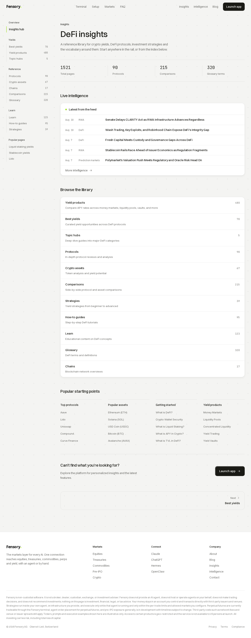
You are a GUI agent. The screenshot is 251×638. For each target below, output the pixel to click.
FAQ (122, 6)
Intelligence (201, 6)
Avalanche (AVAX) (119, 440)
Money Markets (212, 412)
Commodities (101, 565)
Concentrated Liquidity (217, 426)
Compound (67, 433)
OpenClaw (157, 571)
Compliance (238, 626)
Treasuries (99, 560)
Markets (110, 6)
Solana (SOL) (116, 419)
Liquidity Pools (212, 419)
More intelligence (76, 170)
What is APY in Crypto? (170, 433)
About (213, 554)
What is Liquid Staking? (170, 426)
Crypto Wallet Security (169, 419)
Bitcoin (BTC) (116, 433)
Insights (184, 6)
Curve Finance (69, 440)
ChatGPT (156, 560)
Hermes (156, 565)
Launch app (233, 6)
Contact (214, 577)
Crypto (97, 577)
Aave (63, 412)
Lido (62, 419)
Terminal (81, 6)
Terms (224, 626)
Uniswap (65, 426)
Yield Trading (211, 433)
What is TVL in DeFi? (168, 440)
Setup (95, 6)
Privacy (213, 626)
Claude (155, 554)
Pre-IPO (97, 571)
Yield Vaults (210, 440)
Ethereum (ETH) (117, 412)
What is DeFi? (164, 412)
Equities (98, 554)
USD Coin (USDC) (118, 426)
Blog (215, 6)
